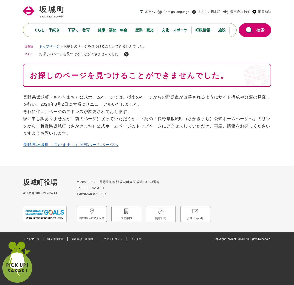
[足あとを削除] (126, 54)
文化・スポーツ (174, 30)
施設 (222, 30)
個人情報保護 (55, 239)
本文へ (150, 12)
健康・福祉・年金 (112, 30)
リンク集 (135, 239)
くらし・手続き (47, 30)
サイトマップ (31, 239)
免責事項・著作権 (82, 239)
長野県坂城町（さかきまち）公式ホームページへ (71, 144)
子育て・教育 (79, 30)
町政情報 (202, 30)
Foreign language (176, 12)
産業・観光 (144, 30)
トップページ (49, 46)
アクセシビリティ (112, 239)
